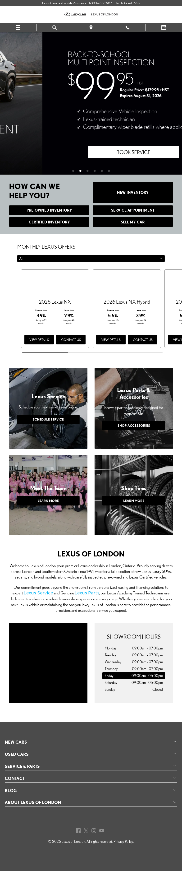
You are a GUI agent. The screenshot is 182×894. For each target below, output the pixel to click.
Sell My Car (133, 222)
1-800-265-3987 (100, 3)
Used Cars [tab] (17, 754)
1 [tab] (75, 170)
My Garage (164, 28)
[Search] (54, 28)
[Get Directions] (91, 27)
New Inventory (133, 192)
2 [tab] (82, 170)
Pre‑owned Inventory (49, 210)
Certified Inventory (49, 222)
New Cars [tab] (16, 742)
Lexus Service (38, 593)
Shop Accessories (134, 425)
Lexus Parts (87, 593)
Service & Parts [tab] (22, 766)
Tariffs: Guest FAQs (128, 3)
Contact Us (71, 340)
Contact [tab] (15, 778)
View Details (39, 340)
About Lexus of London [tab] (33, 802)
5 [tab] (104, 170)
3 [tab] (89, 170)
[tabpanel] (91, 103)
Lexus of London (73, 841)
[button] (91, 258)
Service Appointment (133, 210)
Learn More (48, 501)
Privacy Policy (123, 841)
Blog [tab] (11, 790)
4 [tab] (97, 170)
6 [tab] (111, 170)
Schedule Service (48, 419)
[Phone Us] (127, 27)
